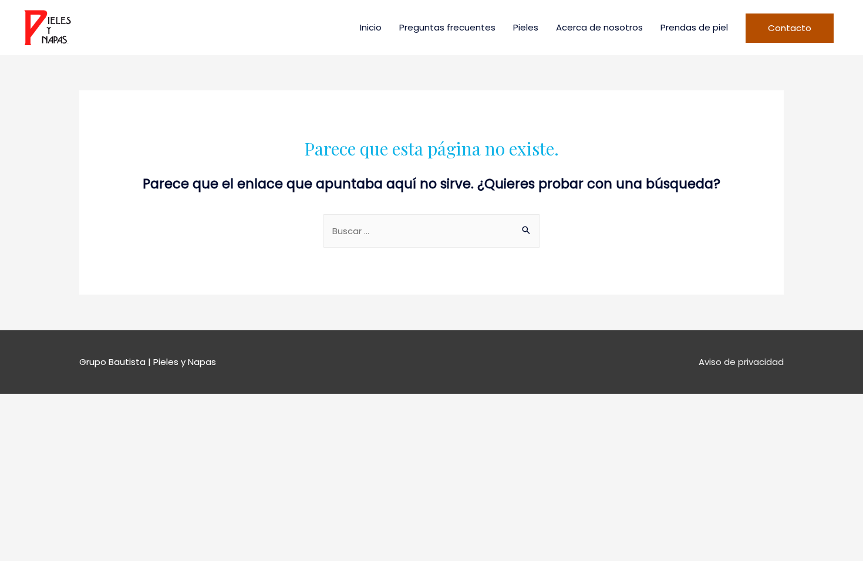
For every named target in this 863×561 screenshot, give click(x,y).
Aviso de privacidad (741, 362)
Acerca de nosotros (599, 27)
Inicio (371, 27)
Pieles (525, 27)
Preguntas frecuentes (447, 27)
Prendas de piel (694, 27)
